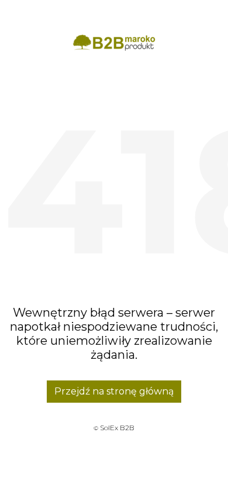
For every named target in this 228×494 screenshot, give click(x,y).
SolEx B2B (117, 427)
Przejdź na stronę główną (114, 391)
